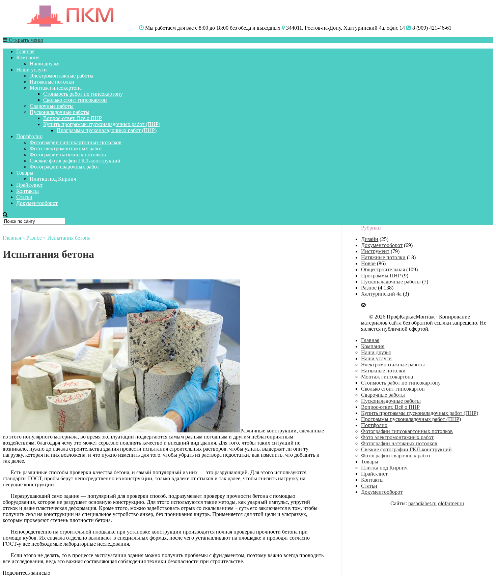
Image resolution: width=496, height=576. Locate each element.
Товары (24, 173)
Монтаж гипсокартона (56, 88)
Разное (34, 238)
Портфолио (29, 136)
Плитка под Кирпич (53, 179)
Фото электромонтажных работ (66, 148)
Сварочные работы (52, 106)
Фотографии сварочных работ (64, 167)
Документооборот (37, 203)
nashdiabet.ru (422, 503)
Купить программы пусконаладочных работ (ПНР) (101, 124)
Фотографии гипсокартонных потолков (75, 142)
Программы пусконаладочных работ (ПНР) (107, 130)
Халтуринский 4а (381, 294)
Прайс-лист (29, 185)
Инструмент (375, 251)
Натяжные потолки (52, 82)
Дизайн (369, 239)
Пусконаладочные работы (59, 112)
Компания (27, 57)
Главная (25, 51)
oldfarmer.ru (451, 503)
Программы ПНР (381, 275)
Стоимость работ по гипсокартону (83, 94)
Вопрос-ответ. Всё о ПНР (72, 118)
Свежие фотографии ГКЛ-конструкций (75, 160)
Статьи (24, 197)
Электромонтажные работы (61, 76)
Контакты (27, 191)
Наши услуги (31, 69)
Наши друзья (44, 63)
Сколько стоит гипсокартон (75, 100)
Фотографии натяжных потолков (68, 154)
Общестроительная (383, 269)
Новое (368, 263)
